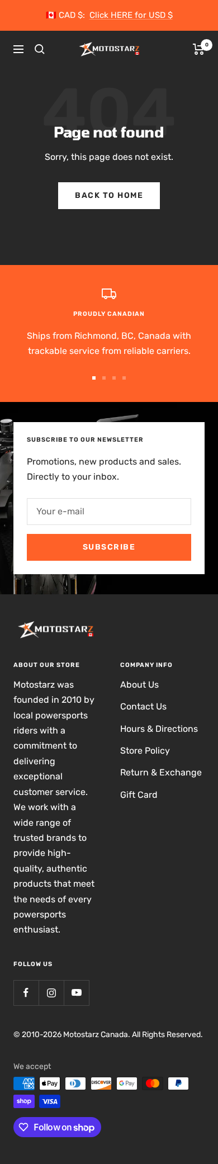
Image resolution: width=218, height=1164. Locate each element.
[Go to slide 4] (124, 378)
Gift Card (139, 794)
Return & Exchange (161, 772)
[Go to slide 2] (104, 378)
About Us (139, 684)
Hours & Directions (159, 728)
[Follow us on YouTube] (76, 992)
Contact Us (143, 706)
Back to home (109, 195)
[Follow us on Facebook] (26, 992)
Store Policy (145, 750)
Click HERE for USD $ (131, 15)
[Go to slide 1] (94, 378)
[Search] (40, 49)
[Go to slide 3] (114, 378)
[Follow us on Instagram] (51, 992)
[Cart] (199, 49)
